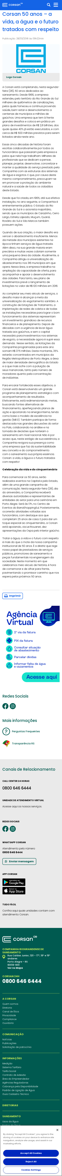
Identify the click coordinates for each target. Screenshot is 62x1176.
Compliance (9, 1019)
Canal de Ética (10, 1011)
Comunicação (13, 1034)
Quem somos (10, 1004)
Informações (12, 1058)
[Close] (57, 1129)
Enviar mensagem (21, 861)
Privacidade (9, 1015)
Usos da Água (10, 1121)
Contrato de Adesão (14, 1075)
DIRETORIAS (10, 1105)
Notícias (7, 1039)
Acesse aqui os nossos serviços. (22, 806)
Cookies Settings (31, 1169)
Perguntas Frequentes (26, 731)
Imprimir (15, 596)
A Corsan (9, 998)
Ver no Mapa (15, 968)
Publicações (9, 1043)
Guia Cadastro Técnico (15, 1094)
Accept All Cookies (31, 1153)
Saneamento (11, 1116)
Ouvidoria (8, 1023)
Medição (7, 1063)
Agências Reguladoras (15, 1082)
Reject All (31, 1161)
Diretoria (7, 1007)
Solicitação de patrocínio (16, 1047)
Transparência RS (23, 743)
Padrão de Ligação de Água (18, 1090)
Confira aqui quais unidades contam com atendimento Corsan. (28, 912)
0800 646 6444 (16, 788)
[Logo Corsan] (31, 58)
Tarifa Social (9, 1071)
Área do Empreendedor (15, 1078)
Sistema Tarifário (11, 1067)
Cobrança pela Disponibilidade (20, 1086)
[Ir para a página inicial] (12, 5)
